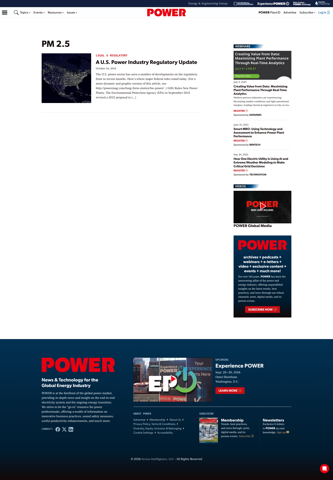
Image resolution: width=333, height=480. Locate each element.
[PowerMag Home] (166, 12)
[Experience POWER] (273, 4)
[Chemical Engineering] (243, 4)
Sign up (281, 432)
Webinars (242, 46)
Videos (240, 186)
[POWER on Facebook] (58, 429)
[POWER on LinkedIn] (71, 429)
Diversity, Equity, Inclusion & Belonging (157, 428)
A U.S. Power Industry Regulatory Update (146, 61)
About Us (175, 419)
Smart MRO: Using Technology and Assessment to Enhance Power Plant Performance (259, 132)
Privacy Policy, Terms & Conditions (154, 424)
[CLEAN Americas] (322, 3)
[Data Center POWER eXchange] (302, 4)
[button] (5, 12)
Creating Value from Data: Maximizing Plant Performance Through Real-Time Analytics (261, 89)
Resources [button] (55, 12)
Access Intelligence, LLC (157, 459)
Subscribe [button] (306, 12)
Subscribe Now (260, 309)
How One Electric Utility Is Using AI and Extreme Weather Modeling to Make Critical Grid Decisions (261, 162)
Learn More (228, 390)
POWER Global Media (253, 225)
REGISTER (239, 110)
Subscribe (245, 436)
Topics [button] (24, 12)
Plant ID (269, 12)
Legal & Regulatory (111, 55)
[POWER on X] (64, 429)
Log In (322, 12)
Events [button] (38, 12)
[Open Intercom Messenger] (324, 468)
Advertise (289, 12)
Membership (157, 419)
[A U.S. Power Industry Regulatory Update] (66, 77)
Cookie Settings (143, 432)
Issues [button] (71, 12)
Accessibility (165, 432)
